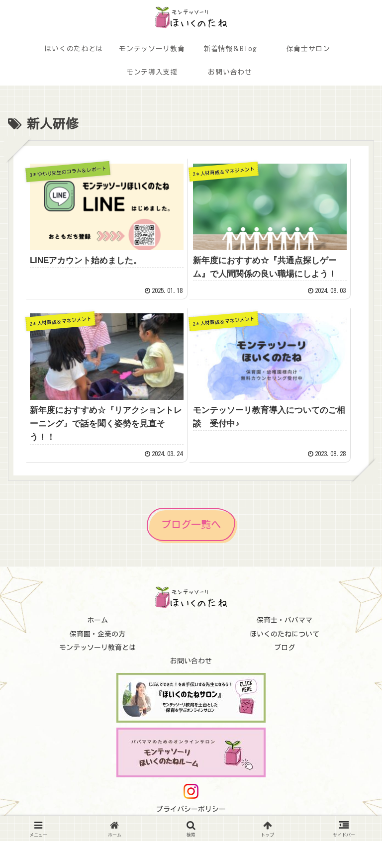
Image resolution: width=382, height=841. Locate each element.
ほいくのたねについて (284, 634)
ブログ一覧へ (191, 524)
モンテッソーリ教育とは (97, 647)
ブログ (284, 647)
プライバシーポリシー (191, 809)
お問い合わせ (191, 660)
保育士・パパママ (284, 620)
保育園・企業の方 (97, 634)
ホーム (97, 620)
